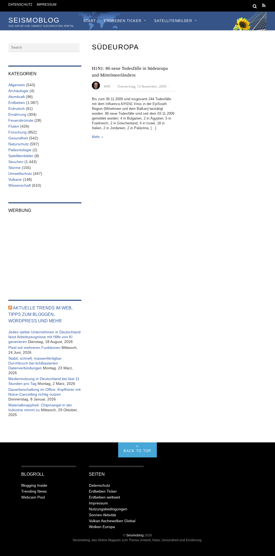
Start (89, 21)
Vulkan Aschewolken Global (112, 521)
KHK (107, 86)
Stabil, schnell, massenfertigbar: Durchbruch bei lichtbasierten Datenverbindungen (35, 363)
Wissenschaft (19, 185)
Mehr (96, 137)
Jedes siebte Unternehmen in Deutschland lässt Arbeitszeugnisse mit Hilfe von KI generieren (44, 337)
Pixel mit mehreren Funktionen (34, 347)
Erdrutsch (16, 108)
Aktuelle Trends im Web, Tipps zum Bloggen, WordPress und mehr (40, 314)
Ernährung (17, 114)
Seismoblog (135, 535)
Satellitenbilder (173, 21)
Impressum (46, 4)
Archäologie (18, 91)
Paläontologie (19, 150)
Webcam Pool (33, 497)
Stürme (14, 167)
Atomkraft (16, 97)
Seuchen (15, 162)
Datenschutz (20, 4)
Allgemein (16, 85)
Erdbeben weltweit (104, 497)
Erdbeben (16, 102)
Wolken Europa (102, 527)
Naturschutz (18, 144)
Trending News (34, 491)
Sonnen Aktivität (102, 515)
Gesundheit (18, 138)
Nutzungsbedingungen (108, 509)
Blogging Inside (34, 485)
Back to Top (137, 451)
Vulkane (15, 179)
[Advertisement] (44, 252)
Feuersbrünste (20, 120)
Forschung (17, 132)
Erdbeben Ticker (122, 21)
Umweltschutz (20, 173)
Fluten (13, 126)
